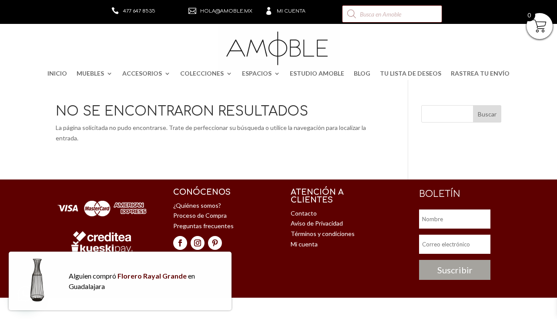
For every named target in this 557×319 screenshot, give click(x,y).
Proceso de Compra (200, 215)
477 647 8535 (139, 11)
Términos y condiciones (323, 233)
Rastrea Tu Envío (480, 73)
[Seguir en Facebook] (180, 243)
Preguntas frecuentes (203, 225)
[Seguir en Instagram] (198, 243)
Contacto (304, 213)
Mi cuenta (291, 11)
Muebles (90, 73)
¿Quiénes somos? (197, 205)
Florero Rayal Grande (152, 276)
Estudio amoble (317, 73)
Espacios (257, 73)
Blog (362, 73)
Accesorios (142, 73)
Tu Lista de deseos (410, 73)
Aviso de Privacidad (317, 223)
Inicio (57, 73)
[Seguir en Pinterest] (215, 243)
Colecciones (202, 73)
